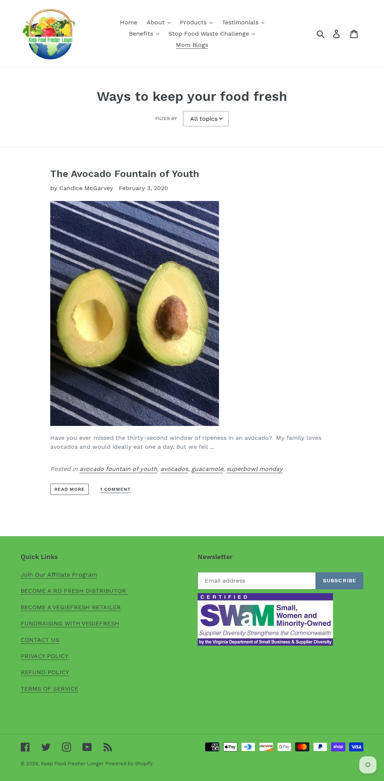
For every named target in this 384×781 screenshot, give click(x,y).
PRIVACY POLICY (44, 656)
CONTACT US (40, 639)
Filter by (166, 118)
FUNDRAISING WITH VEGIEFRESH (70, 623)
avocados (174, 468)
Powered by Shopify (129, 763)
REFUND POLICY (45, 672)
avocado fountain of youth (118, 468)
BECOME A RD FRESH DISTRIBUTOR (74, 590)
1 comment (115, 489)
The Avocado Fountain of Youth (124, 173)
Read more (69, 489)
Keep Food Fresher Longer (72, 763)
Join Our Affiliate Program (59, 574)
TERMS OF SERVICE (49, 688)
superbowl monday (254, 468)
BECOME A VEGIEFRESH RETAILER (71, 607)
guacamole (207, 468)
